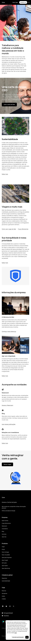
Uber (3, 2)
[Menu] (29, 2)
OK (27, 637)
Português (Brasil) (8, 613)
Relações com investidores (10, 432)
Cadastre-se (23, 2)
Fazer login (15, 2)
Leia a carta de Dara (9, 104)
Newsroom (5, 393)
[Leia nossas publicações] (3, 410)
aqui (16, 632)
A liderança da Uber (8, 317)
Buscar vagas (7, 464)
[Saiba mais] (15, 345)
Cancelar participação (18, 637)
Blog (3, 413)
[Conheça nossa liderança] (15, 305)
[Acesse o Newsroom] (3, 389)
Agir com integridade (8, 356)
